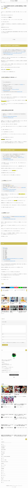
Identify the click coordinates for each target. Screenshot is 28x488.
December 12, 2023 (10, 159)
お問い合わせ (11, 485)
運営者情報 (7, 485)
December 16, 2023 (19, 91)
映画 (2, 454)
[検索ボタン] (27, 1)
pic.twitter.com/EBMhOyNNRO (7, 158)
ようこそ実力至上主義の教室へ (6, 456)
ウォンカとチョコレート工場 (6, 480)
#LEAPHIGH (21, 258)
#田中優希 (15, 216)
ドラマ (3, 458)
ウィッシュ (3, 473)
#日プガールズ (14, 89)
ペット (3, 482)
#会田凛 (9, 116)
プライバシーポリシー (15, 485)
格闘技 (3, 468)
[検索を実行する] (26, 350)
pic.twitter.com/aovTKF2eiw (13, 116)
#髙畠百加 (23, 216)
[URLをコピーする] (25, 287)
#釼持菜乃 (21, 216)
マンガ (3, 477)
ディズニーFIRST (14, 0)
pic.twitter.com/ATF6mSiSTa (12, 189)
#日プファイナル (5, 247)
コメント (3, 324)
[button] (3, 287)
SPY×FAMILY (4, 449)
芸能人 (4, 8)
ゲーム (3, 470)
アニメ (3, 444)
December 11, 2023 (10, 117)
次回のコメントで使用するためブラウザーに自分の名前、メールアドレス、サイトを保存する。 (14, 342)
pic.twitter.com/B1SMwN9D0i (6, 259)
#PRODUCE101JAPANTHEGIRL (11, 258)
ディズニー (3, 451)
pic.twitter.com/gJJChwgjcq (6, 90)
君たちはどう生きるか (5, 461)
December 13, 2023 (10, 54)
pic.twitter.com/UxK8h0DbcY (6, 217)
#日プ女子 (17, 89)
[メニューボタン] (1, 1)
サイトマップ (20, 485)
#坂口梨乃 (21, 84)
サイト (3, 339)
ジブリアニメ (4, 475)
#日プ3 (7, 116)
